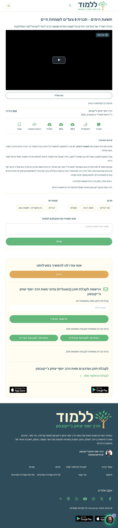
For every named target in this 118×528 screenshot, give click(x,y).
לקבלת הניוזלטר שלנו (76, 467)
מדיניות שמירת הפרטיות (48, 474)
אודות (32, 467)
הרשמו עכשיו (59, 319)
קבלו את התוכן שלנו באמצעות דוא (92, 301)
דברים (52, 207)
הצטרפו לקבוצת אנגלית (84, 338)
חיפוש (109, 474)
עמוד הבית (107, 467)
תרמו (59, 274)
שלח (59, 241)
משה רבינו (88, 207)
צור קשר (82, 474)
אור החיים (105, 207)
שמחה (73, 207)
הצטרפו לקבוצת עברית (33, 338)
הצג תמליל (59, 95)
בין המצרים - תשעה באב (30, 207)
